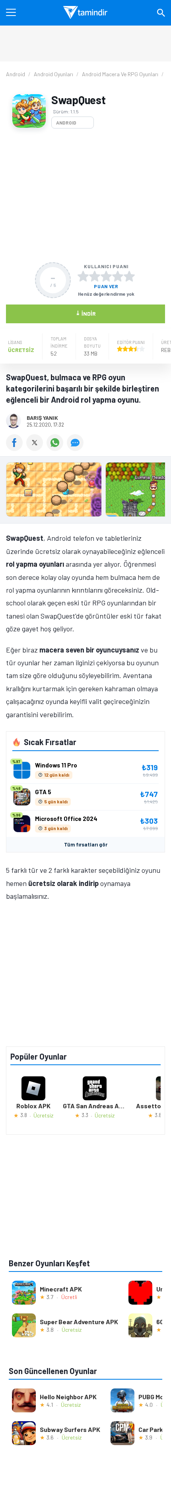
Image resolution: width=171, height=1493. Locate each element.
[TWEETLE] (36, 448)
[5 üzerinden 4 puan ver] (117, 276)
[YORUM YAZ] (76, 448)
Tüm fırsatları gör (85, 844)
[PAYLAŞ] (16, 448)
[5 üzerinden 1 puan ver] (83, 276)
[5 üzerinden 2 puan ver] (94, 276)
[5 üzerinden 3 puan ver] (106, 276)
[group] (85, 491)
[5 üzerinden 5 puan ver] (129, 276)
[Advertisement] (85, 195)
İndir (86, 313)
